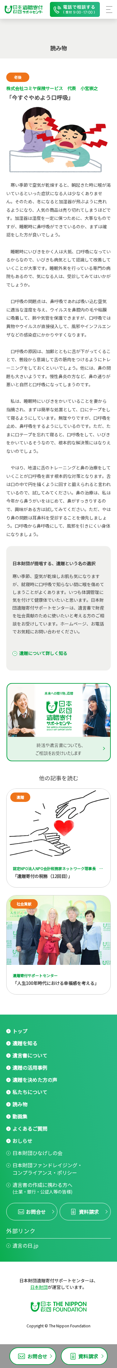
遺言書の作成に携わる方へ (42, 1188)
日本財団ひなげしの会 (37, 1153)
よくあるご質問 (29, 1128)
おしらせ (22, 1140)
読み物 (19, 1104)
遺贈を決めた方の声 (34, 1079)
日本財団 (39, 1287)
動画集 (19, 1116)
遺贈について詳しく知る (43, 653)
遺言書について (29, 1055)
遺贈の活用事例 (29, 1067)
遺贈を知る (24, 1043)
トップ (19, 1031)
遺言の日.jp (25, 1245)
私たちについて (29, 1092)
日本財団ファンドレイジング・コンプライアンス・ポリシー (47, 1168)
